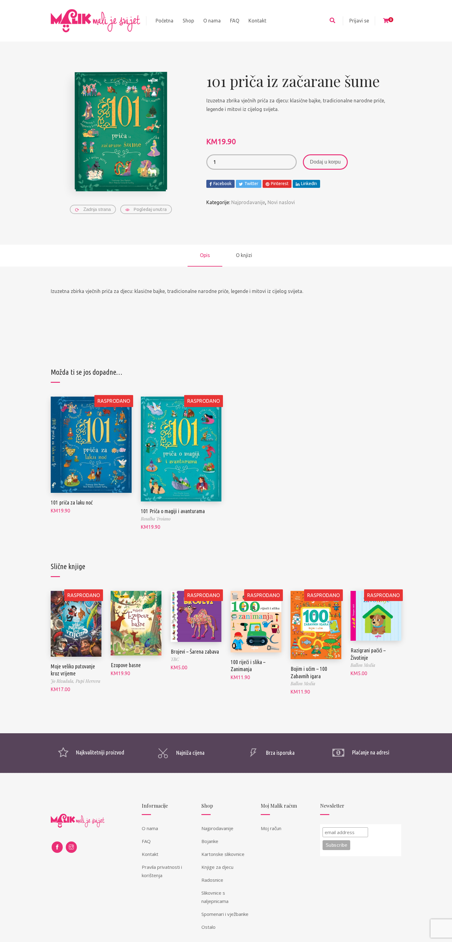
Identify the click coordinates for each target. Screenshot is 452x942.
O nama (150, 828)
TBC (175, 659)
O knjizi (244, 255)
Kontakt (150, 854)
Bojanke (209, 841)
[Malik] (95, 20)
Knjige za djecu (217, 867)
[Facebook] (57, 847)
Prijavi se (359, 20)
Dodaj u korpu (325, 161)
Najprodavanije (248, 202)
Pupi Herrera (88, 681)
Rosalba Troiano (156, 519)
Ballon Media (303, 684)
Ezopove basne (126, 665)
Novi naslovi (281, 202)
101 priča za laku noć (72, 502)
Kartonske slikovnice (222, 854)
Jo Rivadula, (63, 681)
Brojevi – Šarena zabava (195, 651)
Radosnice (212, 880)
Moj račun (271, 828)
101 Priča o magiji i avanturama (173, 511)
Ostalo (208, 927)
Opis (205, 255)
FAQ (146, 841)
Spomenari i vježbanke (224, 914)
